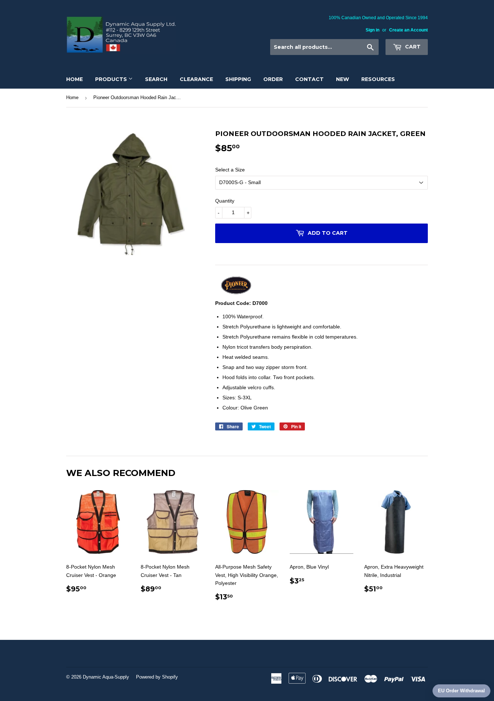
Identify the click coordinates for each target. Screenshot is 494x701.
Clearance (196, 79)
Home (74, 79)
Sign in (372, 30)
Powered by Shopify (157, 677)
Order (273, 79)
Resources (378, 79)
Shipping (238, 79)
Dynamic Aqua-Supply (106, 677)
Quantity (224, 201)
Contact (309, 79)
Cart (412, 46)
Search (156, 79)
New (342, 79)
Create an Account (408, 30)
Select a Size (230, 170)
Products (111, 79)
